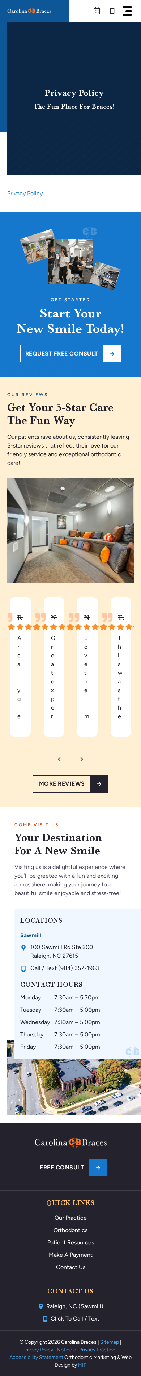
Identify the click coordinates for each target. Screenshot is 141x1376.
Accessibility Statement (36, 1357)
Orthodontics (70, 1230)
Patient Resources (70, 1242)
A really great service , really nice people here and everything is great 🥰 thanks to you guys (20, 678)
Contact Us (70, 1267)
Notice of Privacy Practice (86, 1350)
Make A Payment (71, 1254)
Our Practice (71, 1217)
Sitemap (109, 1342)
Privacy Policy (25, 193)
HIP (82, 1365)
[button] (127, 11)
